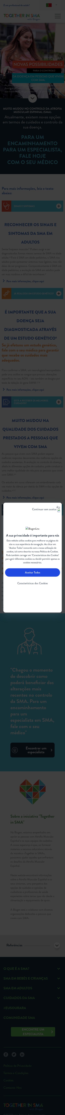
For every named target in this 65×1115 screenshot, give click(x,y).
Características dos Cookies (32, 583)
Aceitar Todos (32, 572)
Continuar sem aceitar (44, 509)
